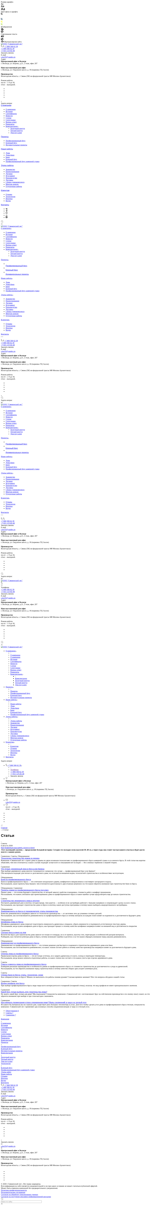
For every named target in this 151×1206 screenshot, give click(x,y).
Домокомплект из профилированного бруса (20, 943)
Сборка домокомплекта (15, 182)
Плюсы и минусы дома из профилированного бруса (23, 964)
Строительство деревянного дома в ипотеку (20, 901)
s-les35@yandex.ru (8, 57)
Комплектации (12, 126)
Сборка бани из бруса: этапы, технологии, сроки (22, 975)
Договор (9, 174)
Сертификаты (11, 114)
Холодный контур (17, 128)
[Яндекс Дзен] (6, 217)
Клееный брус (11, 143)
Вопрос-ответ (11, 122)
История (9, 111)
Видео (8, 201)
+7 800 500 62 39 (11, 46)
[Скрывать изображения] (2, 32)
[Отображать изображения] (2, 29)
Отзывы (9, 194)
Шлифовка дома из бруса (12, 922)
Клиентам (5, 190)
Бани (8, 157)
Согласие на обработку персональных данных (19, 1195)
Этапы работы (7, 165)
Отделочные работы (14, 186)
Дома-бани (10, 155)
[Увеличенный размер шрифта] (3, 10)
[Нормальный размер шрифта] (2, 7)
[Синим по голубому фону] (1, 19)
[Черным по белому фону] (1, 14)
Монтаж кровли (12, 184)
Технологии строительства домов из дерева (20, 858)
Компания (5, 1019)
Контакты (5, 205)
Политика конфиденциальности (14, 1190)
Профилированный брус (15, 141)
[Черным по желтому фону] (1, 22)
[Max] (6, 215)
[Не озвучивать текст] (2, 40)
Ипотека (9, 199)
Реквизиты (10, 124)
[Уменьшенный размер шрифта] (2, 4)
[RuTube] (6, 213)
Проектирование (12, 172)
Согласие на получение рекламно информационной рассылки (26, 1197)
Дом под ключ (16, 133)
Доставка (9, 180)
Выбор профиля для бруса (12, 983)
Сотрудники (11, 120)
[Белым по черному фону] (1, 17)
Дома (8, 153)
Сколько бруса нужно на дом (13, 933)
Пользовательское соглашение (13, 1192)
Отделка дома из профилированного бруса (19, 954)
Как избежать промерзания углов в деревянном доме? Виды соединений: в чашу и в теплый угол (43, 1003)
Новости (9, 116)
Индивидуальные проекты (16, 145)
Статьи (8, 118)
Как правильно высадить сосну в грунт (18, 848)
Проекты (5, 137)
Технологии (10, 197)
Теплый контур (16, 131)
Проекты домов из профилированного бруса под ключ (24, 890)
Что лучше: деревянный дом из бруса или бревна (22, 869)
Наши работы (7, 149)
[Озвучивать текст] (2, 37)
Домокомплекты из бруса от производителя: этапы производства (29, 911)
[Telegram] (6, 211)
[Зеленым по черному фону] (1, 25)
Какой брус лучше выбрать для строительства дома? (24, 992)
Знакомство (10, 169)
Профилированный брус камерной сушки (22, 161)
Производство (11, 178)
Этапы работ (6, 1072)
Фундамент (10, 176)
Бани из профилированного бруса (16, 880)
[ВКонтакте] (6, 209)
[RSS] (2, 826)
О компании (6, 105)
